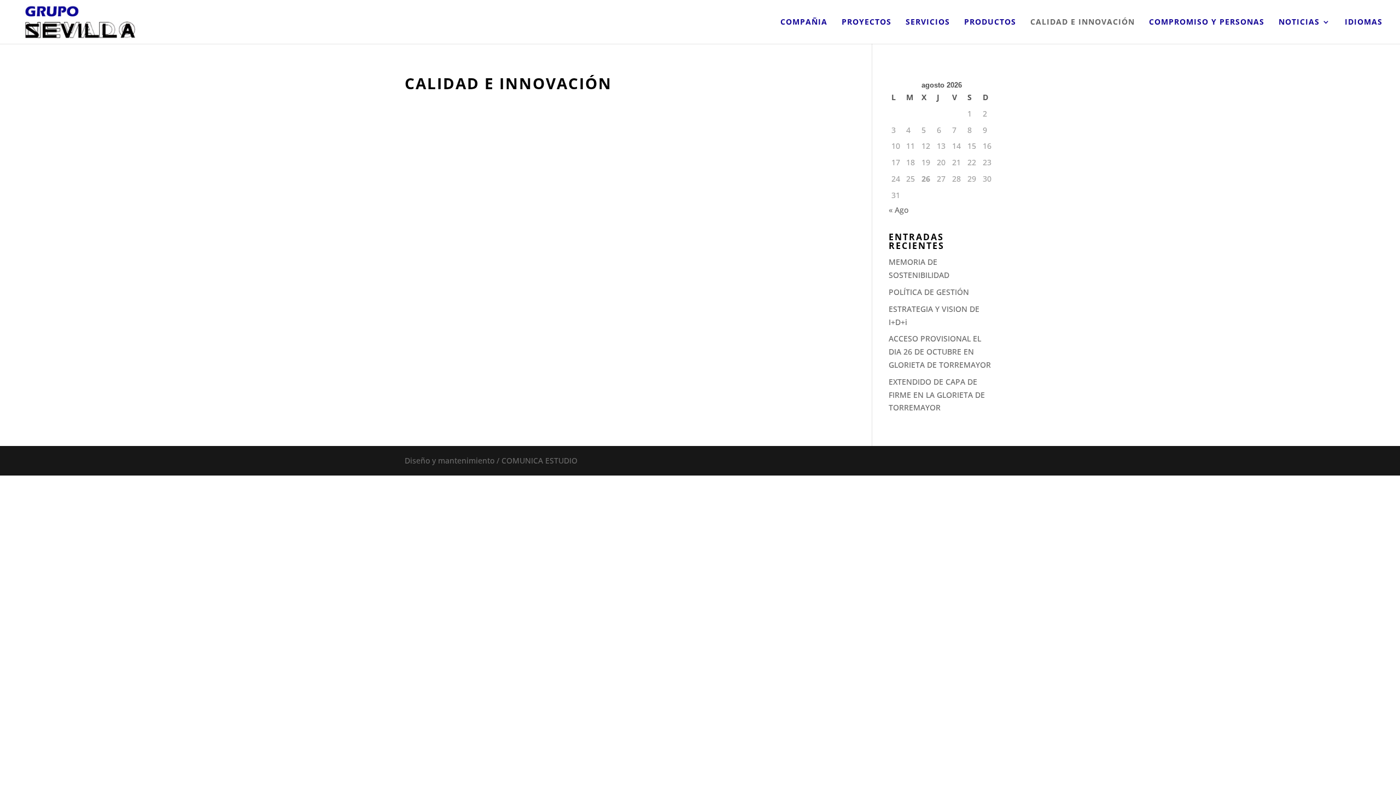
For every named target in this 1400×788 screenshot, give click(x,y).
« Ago (898, 210)
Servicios (928, 22)
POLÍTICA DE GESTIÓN (929, 292)
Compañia (803, 22)
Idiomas (1363, 22)
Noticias (1299, 22)
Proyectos (866, 22)
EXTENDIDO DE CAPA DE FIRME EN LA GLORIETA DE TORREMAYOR (937, 394)
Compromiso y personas (1206, 22)
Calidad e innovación (1082, 22)
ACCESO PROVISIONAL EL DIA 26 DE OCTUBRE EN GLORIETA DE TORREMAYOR (940, 351)
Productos (990, 22)
